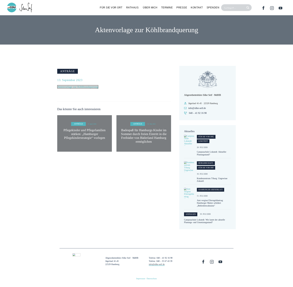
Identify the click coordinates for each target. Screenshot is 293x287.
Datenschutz (152, 278)
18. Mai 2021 (151, 124)
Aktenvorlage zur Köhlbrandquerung (77, 86)
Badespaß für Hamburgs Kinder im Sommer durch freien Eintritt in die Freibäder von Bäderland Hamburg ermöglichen (143, 136)
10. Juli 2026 (205, 214)
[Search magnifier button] (248, 7)
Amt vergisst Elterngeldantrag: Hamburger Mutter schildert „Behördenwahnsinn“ (210, 203)
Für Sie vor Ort (206, 168)
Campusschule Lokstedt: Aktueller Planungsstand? (211, 153)
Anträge (67, 71)
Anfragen (191, 214)
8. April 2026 (92, 124)
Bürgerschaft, (205, 163)
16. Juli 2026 (202, 174)
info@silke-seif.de (197, 108)
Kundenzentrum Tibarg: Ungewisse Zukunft (212, 179)
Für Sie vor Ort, (206, 137)
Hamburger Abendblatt (210, 190)
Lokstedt (203, 141)
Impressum (140, 278)
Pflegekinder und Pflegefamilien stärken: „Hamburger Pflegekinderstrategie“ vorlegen (84, 134)
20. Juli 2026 (202, 147)
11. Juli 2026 (202, 196)
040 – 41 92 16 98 (198, 113)
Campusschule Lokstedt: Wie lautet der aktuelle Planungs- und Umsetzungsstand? (204, 221)
